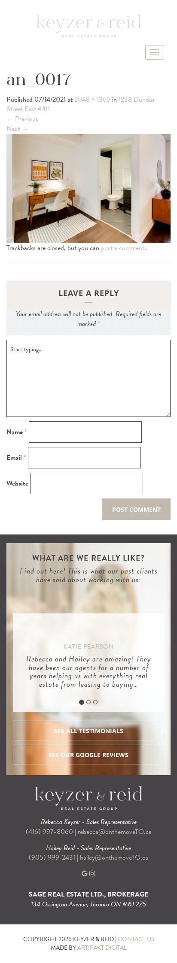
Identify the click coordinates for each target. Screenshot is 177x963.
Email (16, 458)
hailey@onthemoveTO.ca (114, 857)
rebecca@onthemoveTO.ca (115, 832)
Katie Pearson (89, 646)
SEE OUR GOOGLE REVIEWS (88, 755)
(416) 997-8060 (49, 832)
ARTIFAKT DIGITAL (102, 947)
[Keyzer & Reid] (88, 25)
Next (17, 129)
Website (17, 484)
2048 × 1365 (92, 99)
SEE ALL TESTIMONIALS (88, 731)
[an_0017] (88, 187)
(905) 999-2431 (53, 857)
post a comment (122, 248)
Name (16, 432)
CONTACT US (136, 939)
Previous (22, 119)
